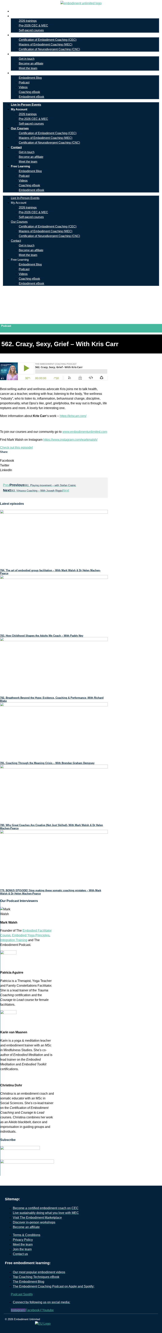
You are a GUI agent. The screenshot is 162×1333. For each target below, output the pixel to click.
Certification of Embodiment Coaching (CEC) (47, 39)
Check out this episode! (16, 447)
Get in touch (26, 58)
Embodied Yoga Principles (30, 935)
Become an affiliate (31, 63)
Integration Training (13, 940)
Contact (19, 54)
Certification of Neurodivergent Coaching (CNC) (49, 49)
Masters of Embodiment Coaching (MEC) (45, 44)
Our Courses (23, 35)
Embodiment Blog (30, 77)
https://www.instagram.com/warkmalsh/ (70, 439)
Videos (23, 87)
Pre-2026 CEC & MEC (33, 25)
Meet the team (28, 68)
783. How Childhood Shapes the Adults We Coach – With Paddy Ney (41, 635)
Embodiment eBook (31, 96)
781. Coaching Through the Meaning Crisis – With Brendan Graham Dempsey (47, 763)
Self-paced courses (31, 30)
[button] (54, 460)
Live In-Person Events (29, 11)
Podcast (24, 82)
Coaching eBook (29, 92)
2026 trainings (28, 20)
